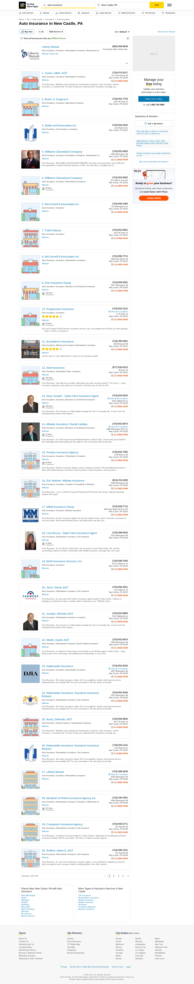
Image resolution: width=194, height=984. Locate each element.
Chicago (119, 953)
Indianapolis (140, 944)
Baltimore (120, 944)
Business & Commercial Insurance (80, 286)
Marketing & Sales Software (31, 958)
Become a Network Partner (30, 953)
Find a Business (74, 941)
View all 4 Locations (119, 312)
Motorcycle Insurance (95, 50)
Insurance (49, 19)
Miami (157, 939)
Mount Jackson (28, 916)
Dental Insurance (85, 900)
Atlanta (119, 939)
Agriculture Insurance (74, 103)
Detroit (138, 939)
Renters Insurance (73, 510)
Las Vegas (139, 950)
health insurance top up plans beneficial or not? (153, 154)
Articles (70, 939)
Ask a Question (155, 123)
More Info (54, 54)
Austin (118, 941)
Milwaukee (159, 941)
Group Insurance (63, 723)
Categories (71, 950)
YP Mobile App (73, 944)
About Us (23, 939)
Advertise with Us (26, 944)
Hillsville (25, 911)
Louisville (139, 956)
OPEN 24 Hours (58, 38)
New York (159, 944)
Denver (119, 958)
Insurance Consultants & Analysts (70, 155)
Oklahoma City (161, 947)
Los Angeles (140, 953)
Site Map (71, 947)
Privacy (64, 967)
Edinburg (25, 904)
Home (21, 19)
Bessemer (25, 907)
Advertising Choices (27, 950)
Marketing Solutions (27, 956)
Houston (138, 941)
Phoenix (158, 956)
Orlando (158, 950)
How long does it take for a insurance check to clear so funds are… (152, 132)
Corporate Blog (25, 947)
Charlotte (119, 950)
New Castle (37, 19)
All (42, 32)
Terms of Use (117, 967)
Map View (29, 32)
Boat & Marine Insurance (87, 644)
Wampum (25, 900)
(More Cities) (134, 933)
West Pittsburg (27, 909)
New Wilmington (28, 895)
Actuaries (82, 904)
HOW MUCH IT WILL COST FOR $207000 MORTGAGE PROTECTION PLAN (152, 143)
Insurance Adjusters (87, 907)
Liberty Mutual (50, 46)
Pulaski (24, 902)
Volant (24, 898)
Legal (128, 967)
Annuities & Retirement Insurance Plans (94, 802)
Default (123, 32)
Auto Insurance (48, 50)
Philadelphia (160, 953)
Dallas (118, 956)
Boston (119, 947)
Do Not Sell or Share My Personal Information (89, 967)
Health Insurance (85, 902)
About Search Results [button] (166, 32)
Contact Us (23, 941)
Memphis (139, 958)
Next (127, 876)
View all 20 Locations (119, 398)
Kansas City (140, 947)
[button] (169, 5)
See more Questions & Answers (153, 161)
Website (45, 54)
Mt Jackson (26, 914)
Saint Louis (159, 958)
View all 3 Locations (119, 669)
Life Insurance (62, 129)
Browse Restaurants (76, 953)
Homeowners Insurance (75, 50)
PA (28, 19)
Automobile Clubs (63, 371)
